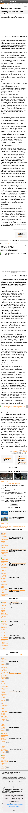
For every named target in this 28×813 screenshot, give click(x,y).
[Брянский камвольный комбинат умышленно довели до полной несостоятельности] (4, 738)
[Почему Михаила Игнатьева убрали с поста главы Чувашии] (4, 577)
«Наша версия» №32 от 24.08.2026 (20, 451)
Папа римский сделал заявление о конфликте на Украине (20, 477)
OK (14, 810)
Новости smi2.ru (4, 481)
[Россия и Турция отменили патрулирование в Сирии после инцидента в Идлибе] (4, 590)
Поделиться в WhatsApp (8, 1)
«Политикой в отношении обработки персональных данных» (14, 805)
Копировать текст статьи (15, 1)
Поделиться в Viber (11, 1)
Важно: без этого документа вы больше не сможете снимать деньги (6, 477)
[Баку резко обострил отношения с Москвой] (4, 749)
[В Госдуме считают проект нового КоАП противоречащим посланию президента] (4, 550)
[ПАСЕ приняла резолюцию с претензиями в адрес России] (4, 537)
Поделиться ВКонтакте (1, 1)
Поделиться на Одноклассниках (6, 1)
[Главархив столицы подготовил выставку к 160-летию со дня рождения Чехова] (4, 627)
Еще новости (14, 504)
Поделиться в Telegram (13, 1)
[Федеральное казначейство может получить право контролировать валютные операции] (4, 564)
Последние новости (14, 483)
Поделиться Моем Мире (3, 1)
